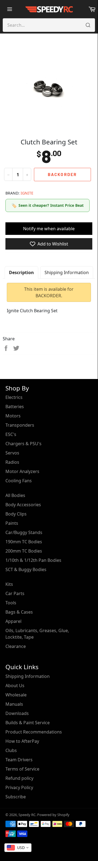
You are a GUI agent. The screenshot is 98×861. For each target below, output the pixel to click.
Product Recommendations (33, 732)
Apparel (13, 621)
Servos (12, 453)
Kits (9, 584)
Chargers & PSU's (23, 444)
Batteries (14, 407)
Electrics (14, 397)
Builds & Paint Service (27, 723)
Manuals (14, 704)
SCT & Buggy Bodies (25, 569)
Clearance (15, 646)
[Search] (88, 25)
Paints (11, 523)
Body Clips (16, 514)
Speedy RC (27, 814)
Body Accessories (23, 505)
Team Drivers (19, 760)
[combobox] (17, 847)
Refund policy (19, 778)
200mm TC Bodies (23, 551)
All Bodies (15, 495)
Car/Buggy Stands (23, 532)
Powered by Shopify (53, 814)
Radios (12, 462)
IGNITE (27, 193)
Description (21, 272)
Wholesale (16, 695)
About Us (14, 686)
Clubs (11, 750)
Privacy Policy (19, 787)
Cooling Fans (18, 481)
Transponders (19, 425)
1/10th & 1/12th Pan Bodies (33, 560)
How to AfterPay (22, 741)
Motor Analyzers (22, 471)
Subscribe (15, 797)
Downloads (17, 713)
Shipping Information (67, 272)
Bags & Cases (19, 612)
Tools (10, 603)
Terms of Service (22, 769)
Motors (13, 416)
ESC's (10, 434)
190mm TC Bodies (23, 542)
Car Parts (14, 593)
